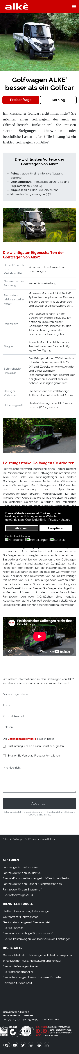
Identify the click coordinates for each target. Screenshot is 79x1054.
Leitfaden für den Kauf (17, 983)
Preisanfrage (21, 100)
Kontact (53, 1019)
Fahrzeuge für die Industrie (20, 867)
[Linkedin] (47, 1045)
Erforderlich (16, 539)
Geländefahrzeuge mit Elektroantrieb (27, 922)
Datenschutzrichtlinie (22, 738)
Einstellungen (39, 539)
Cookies (27, 1015)
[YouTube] (15, 1045)
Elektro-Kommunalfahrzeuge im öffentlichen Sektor (36, 878)
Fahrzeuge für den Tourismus (21, 873)
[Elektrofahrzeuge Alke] (16, 6)
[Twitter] (23, 1045)
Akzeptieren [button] (56, 528)
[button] (74, 6)
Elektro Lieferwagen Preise (20, 966)
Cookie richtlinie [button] (35, 519)
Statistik (59, 539)
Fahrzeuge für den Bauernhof (22, 889)
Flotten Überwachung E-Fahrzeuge (26, 911)
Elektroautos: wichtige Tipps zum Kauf (28, 933)
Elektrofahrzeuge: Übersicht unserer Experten (32, 977)
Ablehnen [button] (21, 528)
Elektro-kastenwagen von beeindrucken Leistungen (37, 939)
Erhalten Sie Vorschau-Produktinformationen (34, 755)
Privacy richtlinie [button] (59, 519)
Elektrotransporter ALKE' (19, 972)
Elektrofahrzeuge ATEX (18, 895)
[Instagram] (31, 1045)
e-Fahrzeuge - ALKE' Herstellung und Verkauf (32, 960)
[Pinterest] (39, 1045)
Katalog (58, 100)
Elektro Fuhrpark (13, 928)
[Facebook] (6, 1045)
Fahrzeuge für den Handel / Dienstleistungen (32, 884)
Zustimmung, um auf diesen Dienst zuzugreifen (36, 746)
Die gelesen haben (29, 738)
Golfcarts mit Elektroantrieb (21, 917)
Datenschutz (11, 1015)
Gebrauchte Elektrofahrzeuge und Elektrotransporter (37, 955)
